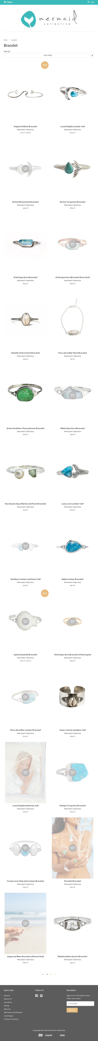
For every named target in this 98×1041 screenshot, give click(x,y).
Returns (7, 1009)
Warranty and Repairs (13, 1012)
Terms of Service (11, 1019)
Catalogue (8, 1016)
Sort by (7, 51)
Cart (92, 2)
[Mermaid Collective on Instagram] (41, 996)
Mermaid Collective (56, 1030)
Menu (9, 2)
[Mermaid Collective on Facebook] (36, 996)
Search (7, 995)
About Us (8, 999)
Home (6, 40)
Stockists (8, 1002)
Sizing (6, 1006)
